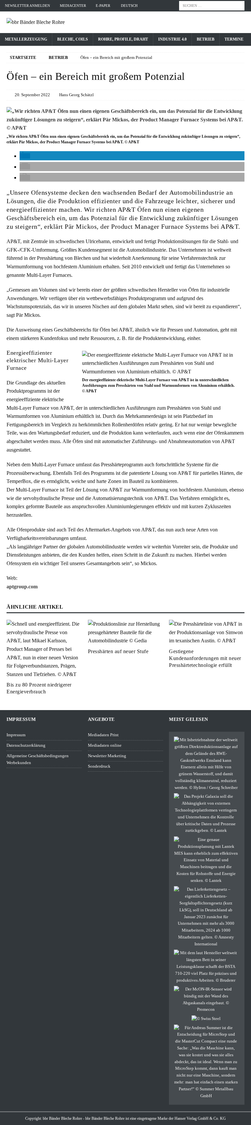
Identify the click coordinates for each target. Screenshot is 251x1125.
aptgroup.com (22, 586)
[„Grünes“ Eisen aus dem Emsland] (206, 764)
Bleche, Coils (72, 39)
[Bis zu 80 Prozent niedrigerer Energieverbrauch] (44, 649)
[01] (125, 128)
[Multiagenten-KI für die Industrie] (206, 813)
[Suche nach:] (211, 5)
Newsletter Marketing (107, 755)
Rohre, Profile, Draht (123, 39)
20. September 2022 (32, 94)
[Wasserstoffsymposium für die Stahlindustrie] (206, 1018)
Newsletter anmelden (27, 6)
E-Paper (103, 6)
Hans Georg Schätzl (76, 94)
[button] (25, 156)
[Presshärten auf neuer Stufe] (125, 632)
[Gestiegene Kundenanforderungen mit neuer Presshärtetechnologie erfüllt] (206, 632)
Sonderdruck (99, 766)
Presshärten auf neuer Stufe (118, 651)
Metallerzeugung (26, 39)
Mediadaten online (105, 745)
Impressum (16, 734)
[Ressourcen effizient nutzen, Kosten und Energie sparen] (206, 860)
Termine (234, 39)
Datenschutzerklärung (26, 745)
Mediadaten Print (103, 734)
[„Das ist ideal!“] (206, 1062)
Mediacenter (73, 6)
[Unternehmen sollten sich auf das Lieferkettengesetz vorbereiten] (206, 916)
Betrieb (205, 39)
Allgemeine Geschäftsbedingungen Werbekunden (38, 759)
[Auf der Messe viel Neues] (206, 967)
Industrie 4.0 (172, 39)
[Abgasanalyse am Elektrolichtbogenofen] (206, 999)
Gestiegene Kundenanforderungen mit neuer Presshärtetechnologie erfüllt (205, 658)
